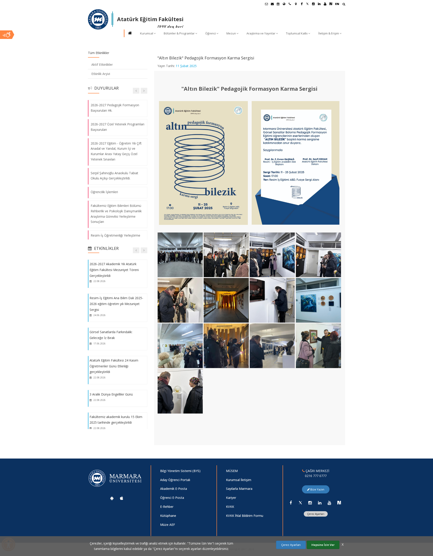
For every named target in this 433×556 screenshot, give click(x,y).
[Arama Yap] (343, 4)
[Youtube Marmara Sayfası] (325, 3)
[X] (300, 502)
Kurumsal (146, 33)
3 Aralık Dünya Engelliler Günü (111, 394)
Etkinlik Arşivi (100, 74)
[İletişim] (290, 3)
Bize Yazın (317, 489)
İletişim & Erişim (328, 33)
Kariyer (231, 497)
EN (337, 4)
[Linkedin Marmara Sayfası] (319, 3)
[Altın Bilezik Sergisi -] (181, 233)
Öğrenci (210, 33)
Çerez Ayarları (315, 513)
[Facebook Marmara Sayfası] (301, 3)
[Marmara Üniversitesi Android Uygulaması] (111, 498)
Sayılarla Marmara (239, 488)
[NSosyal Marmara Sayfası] (331, 3)
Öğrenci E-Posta (172, 497)
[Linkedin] (319, 502)
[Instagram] (310, 502)
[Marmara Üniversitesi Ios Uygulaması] (121, 498)
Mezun (231, 33)
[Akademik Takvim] (278, 3)
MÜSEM (232, 471)
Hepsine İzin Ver (323, 545)
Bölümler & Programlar (179, 33)
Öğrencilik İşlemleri (104, 192)
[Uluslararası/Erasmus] (284, 3)
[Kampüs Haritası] (295, 3)
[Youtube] (329, 502)
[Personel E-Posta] (272, 3)
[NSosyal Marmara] (339, 502)
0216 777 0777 (316, 476)
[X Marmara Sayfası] (307, 3)
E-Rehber (166, 506)
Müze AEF (167, 524)
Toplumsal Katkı (297, 33)
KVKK (230, 506)
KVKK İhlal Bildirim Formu (244, 515)
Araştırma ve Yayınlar (260, 33)
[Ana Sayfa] (130, 33)
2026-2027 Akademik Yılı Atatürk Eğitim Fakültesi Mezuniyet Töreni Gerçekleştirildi (114, 270)
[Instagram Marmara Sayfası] (313, 3)
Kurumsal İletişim (238, 480)
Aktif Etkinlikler (102, 64)
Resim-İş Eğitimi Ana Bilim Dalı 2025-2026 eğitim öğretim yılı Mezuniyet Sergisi (116, 304)
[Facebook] (290, 502)
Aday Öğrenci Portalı (175, 480)
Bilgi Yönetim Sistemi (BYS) (180, 471)
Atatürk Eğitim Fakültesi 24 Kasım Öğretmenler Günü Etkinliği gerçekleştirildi (114, 366)
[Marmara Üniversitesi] (98, 19)
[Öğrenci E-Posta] (266, 3)
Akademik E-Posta (173, 488)
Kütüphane (168, 515)
